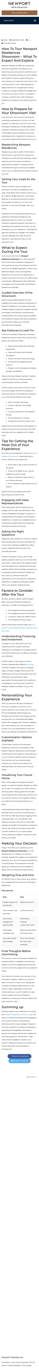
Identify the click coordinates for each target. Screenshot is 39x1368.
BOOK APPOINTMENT (20, 13)
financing (30, 664)
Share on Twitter (20, 1061)
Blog (29, 40)
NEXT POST (31, 1077)
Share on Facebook (20, 1056)
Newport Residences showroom (17, 1015)
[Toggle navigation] (34, 20)
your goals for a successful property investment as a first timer (19, 628)
